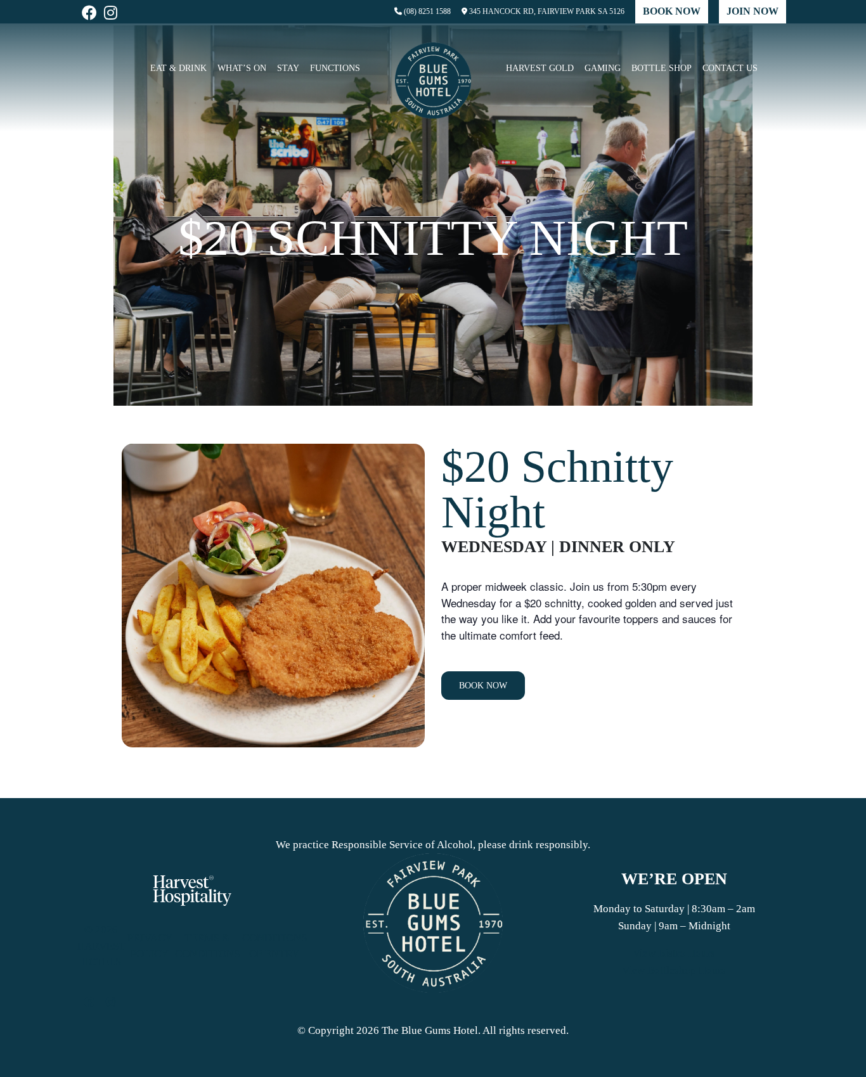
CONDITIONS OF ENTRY (274, 946)
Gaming (603, 68)
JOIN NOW (753, 11)
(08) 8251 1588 (426, 11)
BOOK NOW (672, 11)
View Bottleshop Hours (674, 970)
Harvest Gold (540, 68)
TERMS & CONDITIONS (207, 946)
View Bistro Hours (674, 953)
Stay (288, 68)
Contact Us (730, 68)
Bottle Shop (661, 68)
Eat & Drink (178, 68)
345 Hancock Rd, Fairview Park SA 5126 (545, 11)
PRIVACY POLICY (149, 946)
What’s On (241, 68)
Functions (335, 68)
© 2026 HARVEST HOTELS (101, 946)
